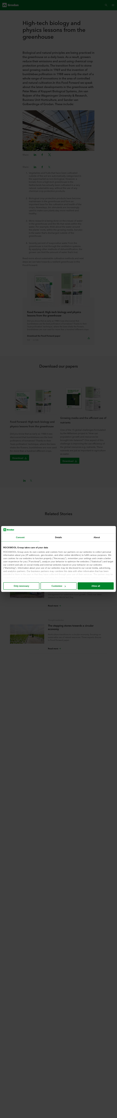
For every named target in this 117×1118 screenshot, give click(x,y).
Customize (57, 586)
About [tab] (97, 537)
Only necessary (21, 586)
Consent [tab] (20, 537)
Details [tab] (58, 537)
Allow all (95, 586)
